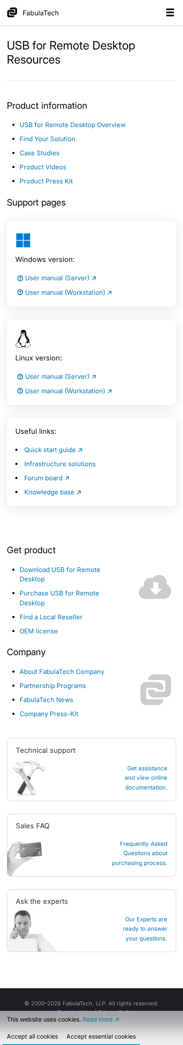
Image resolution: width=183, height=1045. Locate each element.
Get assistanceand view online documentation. (146, 778)
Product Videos (43, 167)
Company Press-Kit (49, 714)
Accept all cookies (32, 1036)
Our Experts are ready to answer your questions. (145, 929)
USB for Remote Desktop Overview (73, 125)
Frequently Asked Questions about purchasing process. (139, 853)
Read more (98, 1019)
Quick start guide (50, 450)
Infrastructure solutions (60, 464)
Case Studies (40, 153)
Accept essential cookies (101, 1036)
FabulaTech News (46, 700)
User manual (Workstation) (65, 292)
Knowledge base (49, 492)
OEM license (39, 631)
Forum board (43, 478)
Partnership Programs (53, 686)
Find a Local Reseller (51, 617)
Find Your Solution (47, 139)
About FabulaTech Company (62, 672)
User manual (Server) (57, 278)
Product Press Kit (46, 181)
